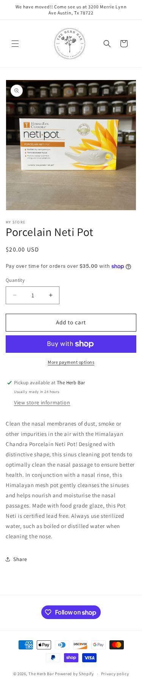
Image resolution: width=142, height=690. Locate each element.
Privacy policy (115, 673)
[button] (15, 43)
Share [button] (20, 559)
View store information (42, 402)
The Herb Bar (41, 673)
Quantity (15, 280)
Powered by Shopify (74, 673)
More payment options (71, 362)
